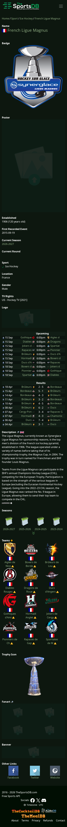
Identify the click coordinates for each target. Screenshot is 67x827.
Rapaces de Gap (31, 641)
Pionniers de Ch (9, 641)
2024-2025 (41, 529)
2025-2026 (25, 529)
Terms (25, 820)
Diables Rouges (9, 589)
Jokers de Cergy (51, 615)
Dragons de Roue (31, 589)
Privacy (36, 820)
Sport (14, 18)
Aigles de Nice (10, 564)
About (15, 820)
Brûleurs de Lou (52, 564)
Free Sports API (11, 796)
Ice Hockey (26, 18)
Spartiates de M (52, 641)
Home (5, 18)
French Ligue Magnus (47, 18)
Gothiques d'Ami (10, 615)
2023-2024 (56, 529)
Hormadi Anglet (31, 615)
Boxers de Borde (31, 564)
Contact (60, 820)
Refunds (48, 820)
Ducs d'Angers (50, 589)
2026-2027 (8, 244)
